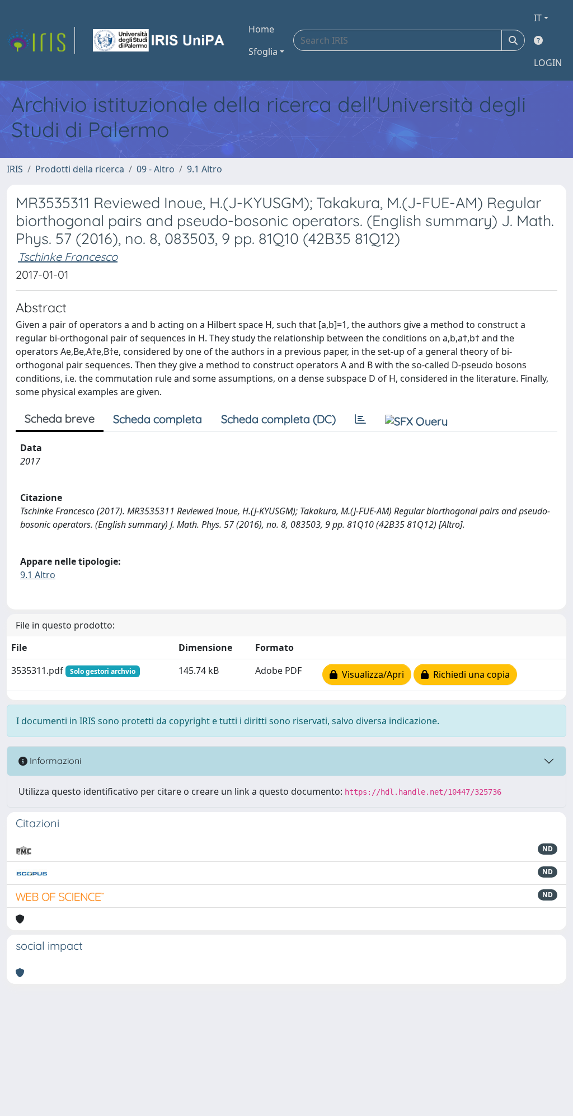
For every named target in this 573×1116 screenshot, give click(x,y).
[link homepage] (41, 40)
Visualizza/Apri (370, 674)
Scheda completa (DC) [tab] (278, 419)
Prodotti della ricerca (79, 169)
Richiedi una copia (469, 674)
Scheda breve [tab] (60, 418)
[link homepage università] (159, 40)
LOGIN (548, 63)
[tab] (360, 419)
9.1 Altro (204, 169)
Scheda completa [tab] (157, 419)
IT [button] (538, 18)
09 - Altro (156, 169)
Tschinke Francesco (68, 257)
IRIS (15, 169)
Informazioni (54, 760)
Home (261, 29)
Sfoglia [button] (263, 51)
